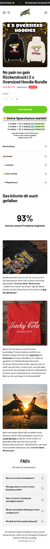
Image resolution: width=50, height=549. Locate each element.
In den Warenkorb (25, 109)
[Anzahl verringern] (6, 99)
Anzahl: (6, 94)
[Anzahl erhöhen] (17, 99)
